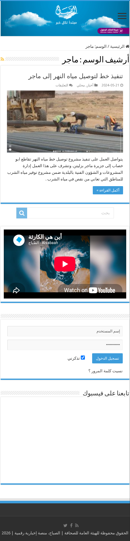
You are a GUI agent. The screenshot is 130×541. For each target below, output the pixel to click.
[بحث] (21, 213)
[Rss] (76, 525)
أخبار (90, 85)
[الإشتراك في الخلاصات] (2, 59)
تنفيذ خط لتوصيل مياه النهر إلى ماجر (75, 76)
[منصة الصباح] (65, 18)
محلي (81, 85)
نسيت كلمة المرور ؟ (105, 370)
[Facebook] (71, 525)
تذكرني (74, 358)
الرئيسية (118, 46)
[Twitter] (65, 525)
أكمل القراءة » (108, 190)
